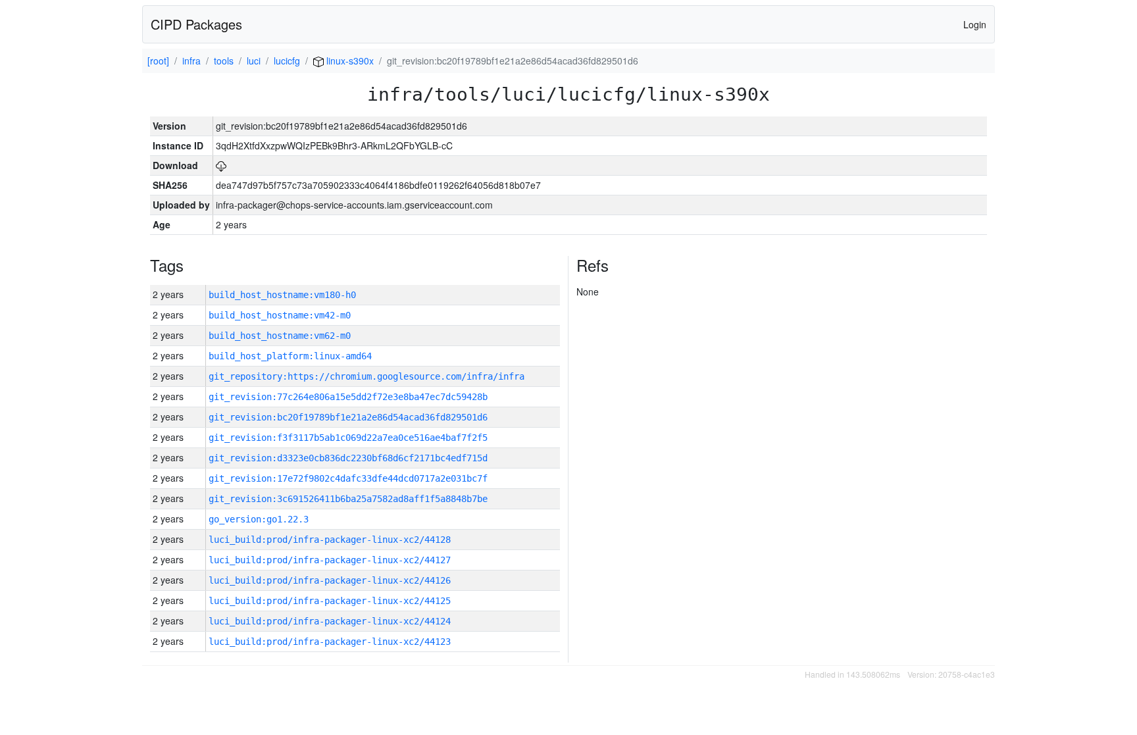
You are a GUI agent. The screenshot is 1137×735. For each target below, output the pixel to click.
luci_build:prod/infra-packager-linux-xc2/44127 (330, 560)
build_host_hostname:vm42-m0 (280, 315)
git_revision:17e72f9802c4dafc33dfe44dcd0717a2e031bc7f (348, 478)
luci (254, 60)
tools (224, 60)
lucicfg (287, 60)
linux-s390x (349, 60)
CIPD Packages (196, 24)
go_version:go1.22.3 (259, 519)
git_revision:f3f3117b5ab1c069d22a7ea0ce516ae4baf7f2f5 (348, 437)
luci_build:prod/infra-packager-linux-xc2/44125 (330, 601)
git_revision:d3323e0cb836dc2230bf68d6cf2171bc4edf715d (348, 458)
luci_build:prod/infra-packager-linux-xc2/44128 (330, 539)
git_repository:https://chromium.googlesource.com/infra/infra (366, 376)
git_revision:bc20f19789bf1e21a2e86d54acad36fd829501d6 (348, 417)
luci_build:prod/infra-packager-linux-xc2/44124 (330, 621)
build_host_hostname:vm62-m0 (280, 335)
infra (191, 60)
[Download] (221, 165)
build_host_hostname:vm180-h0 (282, 295)
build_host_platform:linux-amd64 (290, 356)
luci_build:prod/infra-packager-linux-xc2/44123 (330, 641)
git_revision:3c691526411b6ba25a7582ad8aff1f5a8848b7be (348, 499)
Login (974, 24)
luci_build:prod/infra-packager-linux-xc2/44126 (330, 580)
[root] (158, 60)
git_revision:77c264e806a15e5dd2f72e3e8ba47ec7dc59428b (348, 397)
